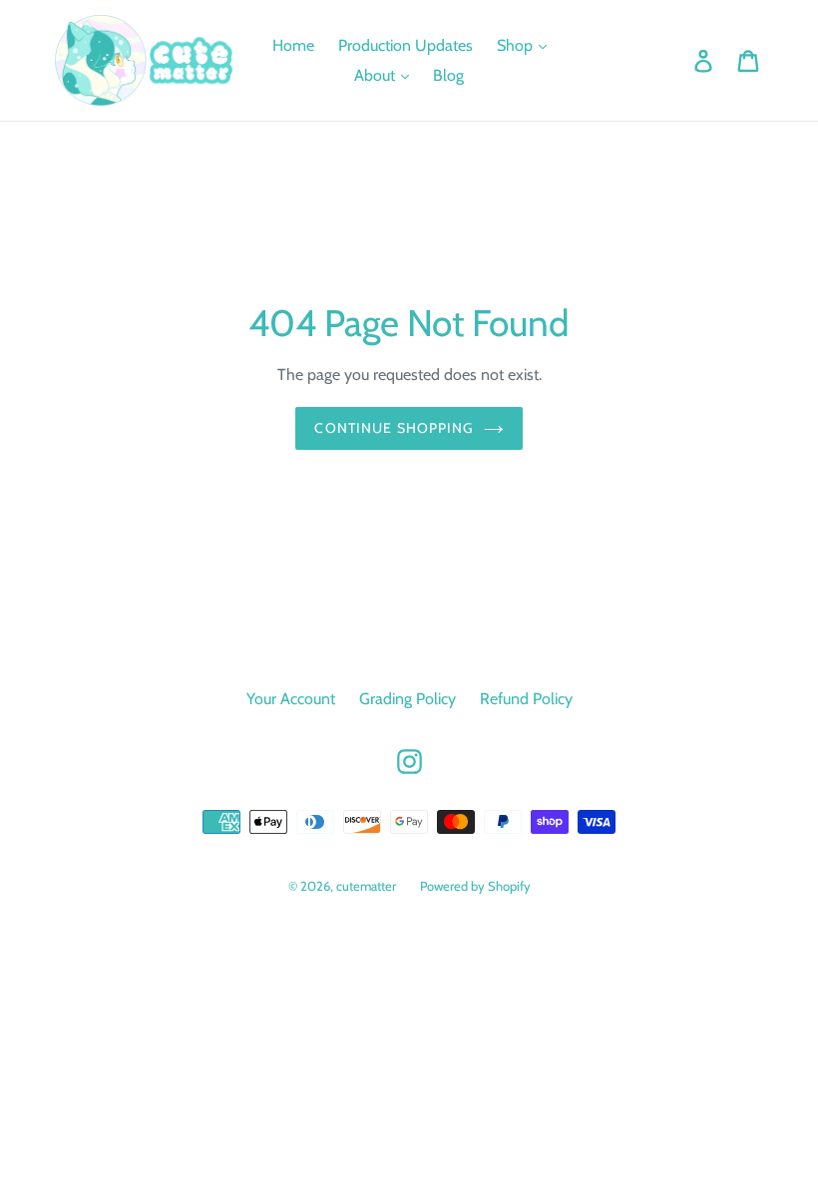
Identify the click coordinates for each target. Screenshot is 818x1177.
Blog (448, 75)
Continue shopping (393, 428)
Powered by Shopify (475, 886)
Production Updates (405, 45)
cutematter (366, 886)
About (376, 75)
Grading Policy (407, 698)
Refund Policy (526, 698)
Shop (517, 45)
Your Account (290, 698)
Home (293, 45)
